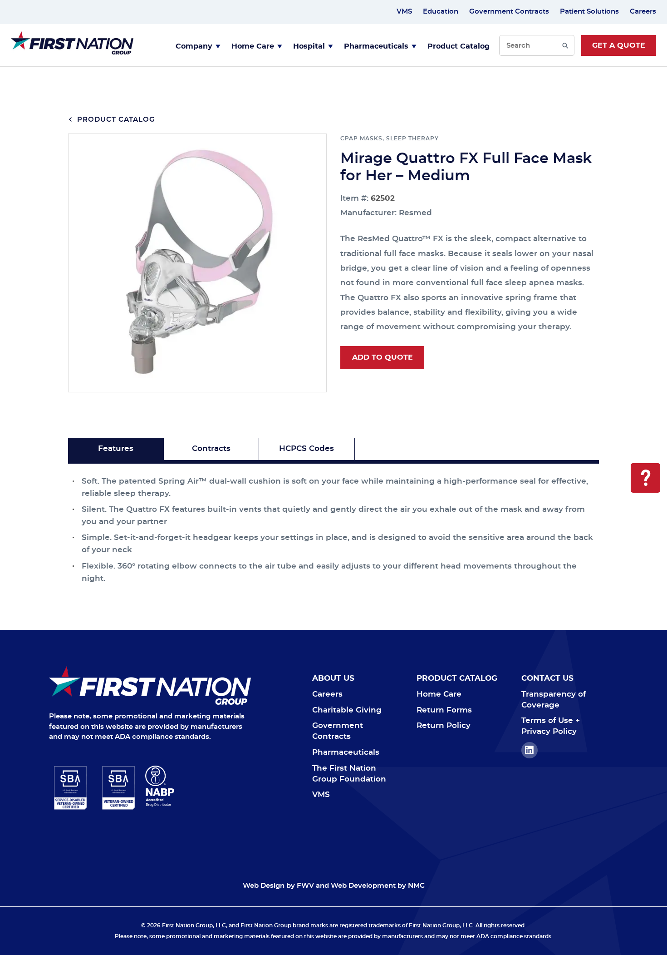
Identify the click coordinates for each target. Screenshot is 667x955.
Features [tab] (115, 448)
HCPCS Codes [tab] (306, 448)
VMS (404, 11)
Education (440, 11)
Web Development (363, 885)
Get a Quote (618, 45)
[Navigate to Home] (150, 685)
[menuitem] (198, 45)
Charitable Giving (347, 710)
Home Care (252, 46)
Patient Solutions (589, 11)
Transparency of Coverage (553, 699)
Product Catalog (458, 46)
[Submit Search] (565, 45)
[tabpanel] (333, 524)
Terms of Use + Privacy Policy (550, 726)
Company (194, 46)
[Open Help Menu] (645, 478)
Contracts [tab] (211, 448)
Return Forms (444, 710)
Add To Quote (382, 357)
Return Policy (444, 725)
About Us (333, 678)
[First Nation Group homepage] (72, 52)
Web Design (263, 885)
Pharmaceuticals (376, 46)
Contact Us (547, 678)
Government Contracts (509, 11)
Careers (643, 11)
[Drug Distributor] (198, 786)
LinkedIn (529, 750)
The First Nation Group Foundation (349, 773)
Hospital (309, 46)
